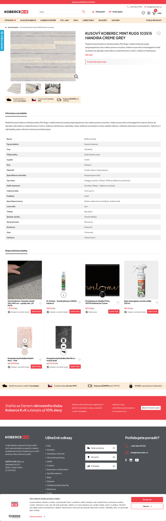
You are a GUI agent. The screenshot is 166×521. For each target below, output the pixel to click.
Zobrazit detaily (36, 517)
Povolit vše (147, 500)
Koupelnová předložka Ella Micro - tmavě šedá (61, 359)
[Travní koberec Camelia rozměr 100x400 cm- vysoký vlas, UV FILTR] (25, 280)
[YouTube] (137, 460)
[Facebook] (126, 460)
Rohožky (103, 20)
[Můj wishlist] (143, 13)
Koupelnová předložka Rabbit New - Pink (21, 359)
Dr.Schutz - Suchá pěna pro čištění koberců (62, 302)
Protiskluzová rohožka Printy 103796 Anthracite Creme (97, 302)
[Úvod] (5, 27)
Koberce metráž (48, 20)
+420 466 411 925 (136, 7)
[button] (148, 13)
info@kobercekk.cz (154, 7)
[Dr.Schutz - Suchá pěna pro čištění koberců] (64, 280)
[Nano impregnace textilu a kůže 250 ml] (141, 280)
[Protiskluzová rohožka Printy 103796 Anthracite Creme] (102, 280)
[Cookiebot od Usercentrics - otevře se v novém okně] (15, 516)
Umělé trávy (88, 20)
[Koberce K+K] (16, 11)
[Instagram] (131, 460)
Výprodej (9, 20)
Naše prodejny (97, 448)
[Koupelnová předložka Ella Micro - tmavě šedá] (64, 337)
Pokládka (117, 12)
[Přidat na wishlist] (158, 33)
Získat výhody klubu (151, 408)
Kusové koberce (28, 20)
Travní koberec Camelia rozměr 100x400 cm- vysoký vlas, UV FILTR (21, 303)
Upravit (146, 506)
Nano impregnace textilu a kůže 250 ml (137, 302)
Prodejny (100, 12)
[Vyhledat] (83, 11)
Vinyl (75, 20)
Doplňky (116, 20)
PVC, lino (64, 20)
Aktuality (95, 457)
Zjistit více (36, 311)
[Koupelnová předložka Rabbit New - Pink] (25, 337)
